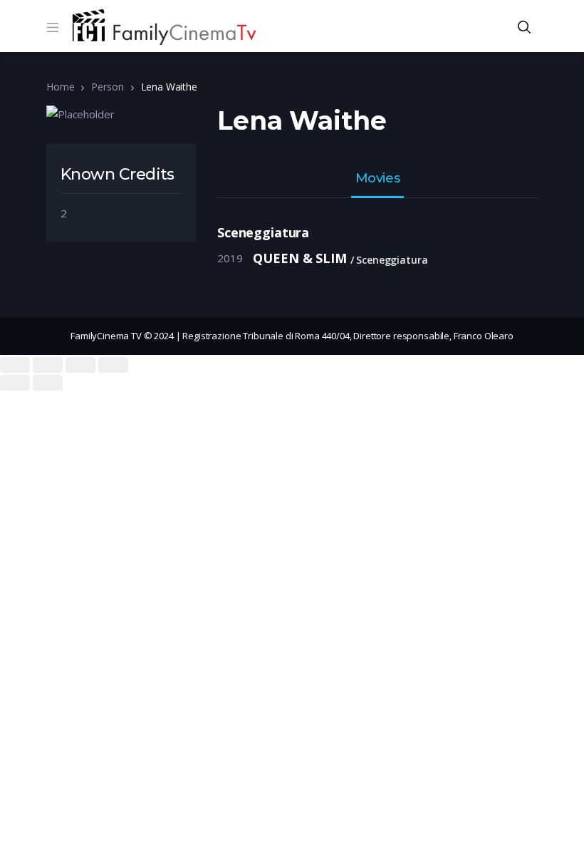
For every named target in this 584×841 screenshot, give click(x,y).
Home (60, 86)
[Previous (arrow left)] (15, 383)
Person (107, 86)
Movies (377, 179)
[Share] (48, 365)
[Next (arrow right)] (48, 383)
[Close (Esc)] (15, 365)
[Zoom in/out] (113, 365)
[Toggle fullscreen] (80, 365)
